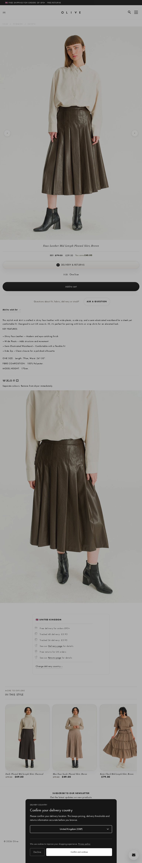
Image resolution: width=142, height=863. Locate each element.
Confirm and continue (79, 852)
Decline (37, 852)
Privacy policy (84, 843)
